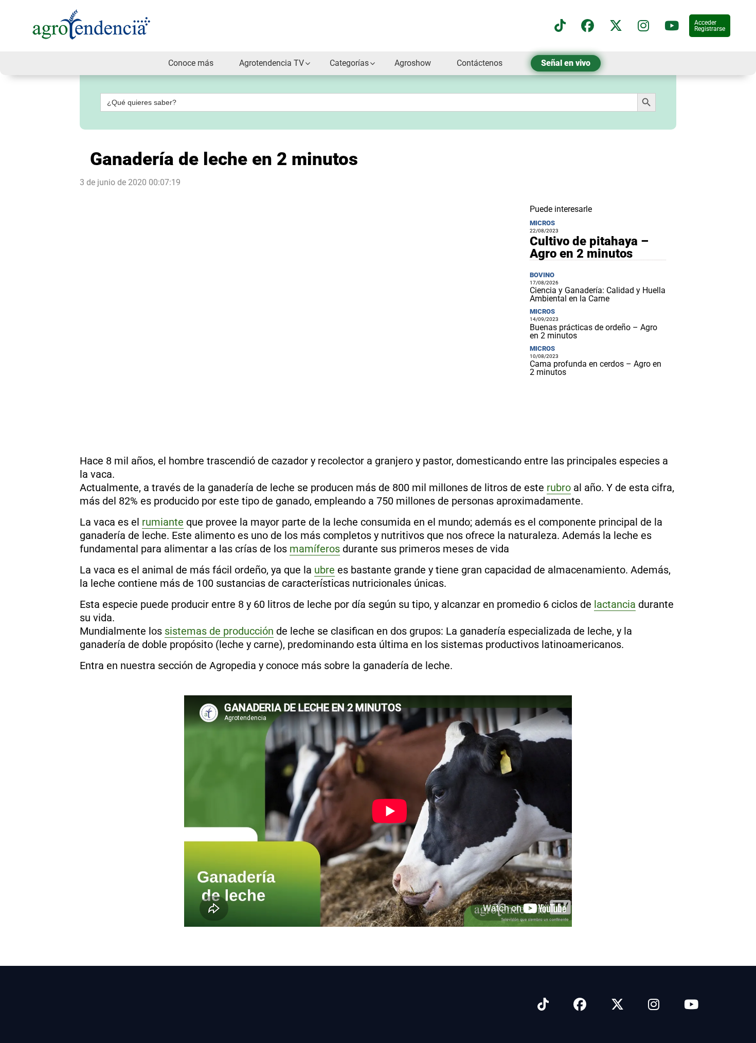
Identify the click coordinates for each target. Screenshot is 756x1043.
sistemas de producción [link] (219, 631)
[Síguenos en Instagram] (653, 1004)
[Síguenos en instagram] (643, 26)
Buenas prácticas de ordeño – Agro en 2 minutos (593, 331)
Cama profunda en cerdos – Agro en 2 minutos (595, 368)
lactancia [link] (615, 604)
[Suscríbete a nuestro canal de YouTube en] (671, 26)
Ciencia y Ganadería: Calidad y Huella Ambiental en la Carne (597, 294)
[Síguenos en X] (615, 26)
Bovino (542, 275)
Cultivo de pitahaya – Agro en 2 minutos (589, 247)
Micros (542, 223)
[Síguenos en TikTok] (560, 26)
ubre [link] (324, 570)
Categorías (349, 63)
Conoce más (190, 63)
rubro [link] (559, 487)
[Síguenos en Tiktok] (543, 1004)
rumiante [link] (163, 522)
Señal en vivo (565, 63)
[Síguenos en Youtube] (691, 1004)
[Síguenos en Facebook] (587, 26)
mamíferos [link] (315, 549)
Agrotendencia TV (271, 63)
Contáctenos (479, 63)
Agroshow (412, 63)
